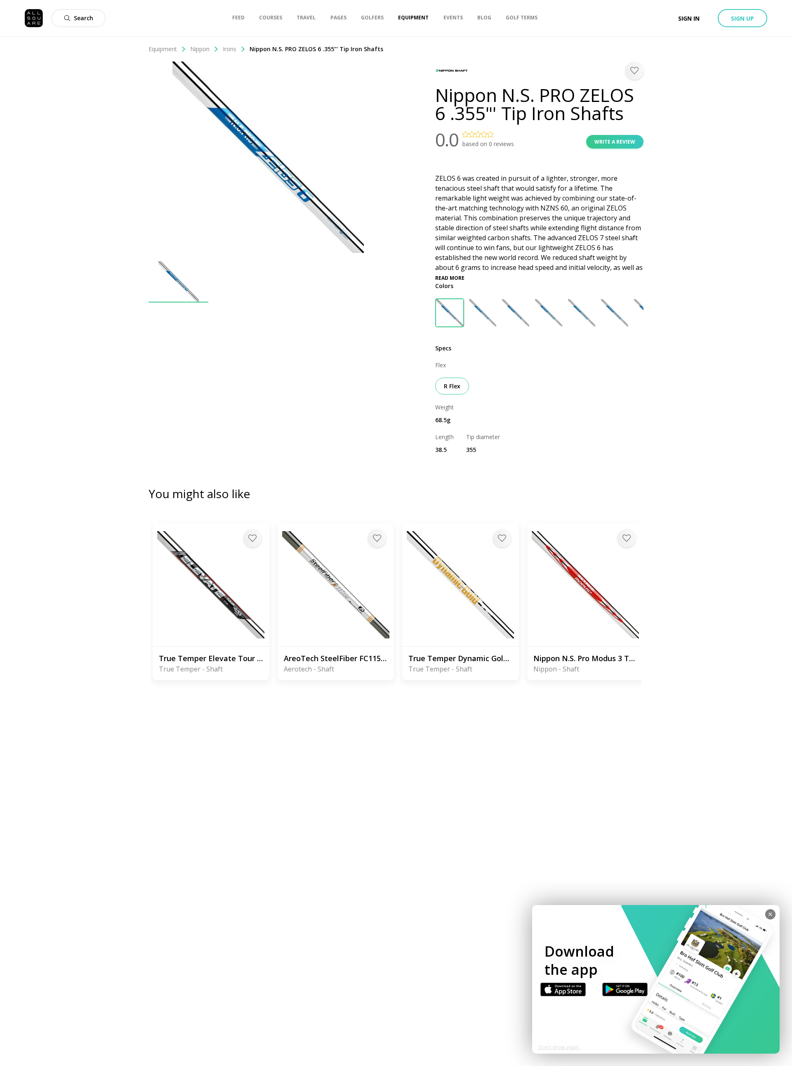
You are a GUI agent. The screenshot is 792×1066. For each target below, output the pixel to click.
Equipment (162, 49)
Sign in (689, 18)
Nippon (200, 49)
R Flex (452, 386)
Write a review (614, 141)
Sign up (742, 18)
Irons (229, 49)
